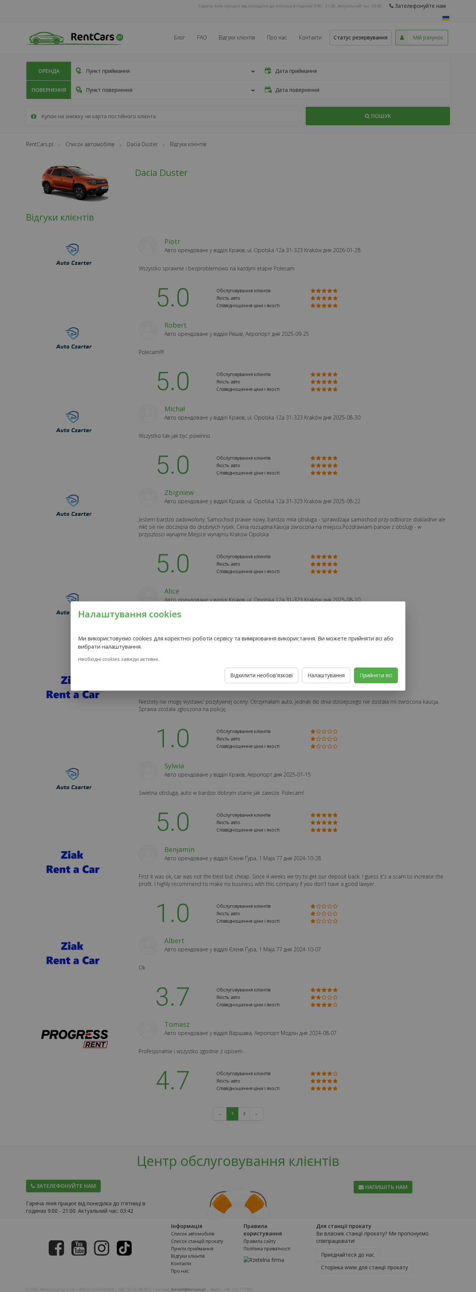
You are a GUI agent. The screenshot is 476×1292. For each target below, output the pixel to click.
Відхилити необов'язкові (261, 675)
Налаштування (326, 675)
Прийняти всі (376, 675)
